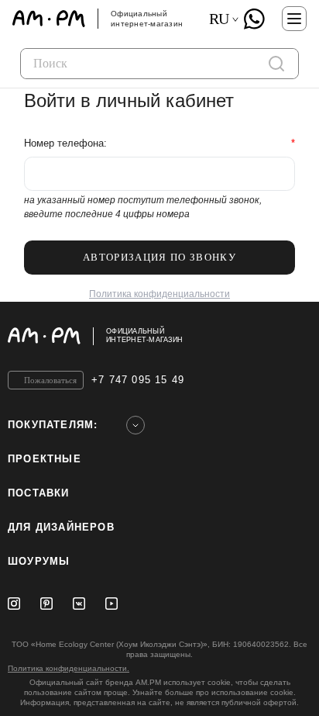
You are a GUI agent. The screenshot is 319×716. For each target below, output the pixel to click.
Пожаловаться (50, 380)
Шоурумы (39, 561)
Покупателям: (53, 425)
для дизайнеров (61, 527)
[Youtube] (111, 603)
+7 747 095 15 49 (137, 380)
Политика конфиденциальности (159, 294)
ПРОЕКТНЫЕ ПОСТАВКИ (44, 476)
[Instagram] (14, 603)
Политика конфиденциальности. (68, 668)
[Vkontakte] (79, 603)
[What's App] (254, 18)
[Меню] (294, 18)
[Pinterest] (46, 603)
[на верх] (295, 335)
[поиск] (276, 63)
